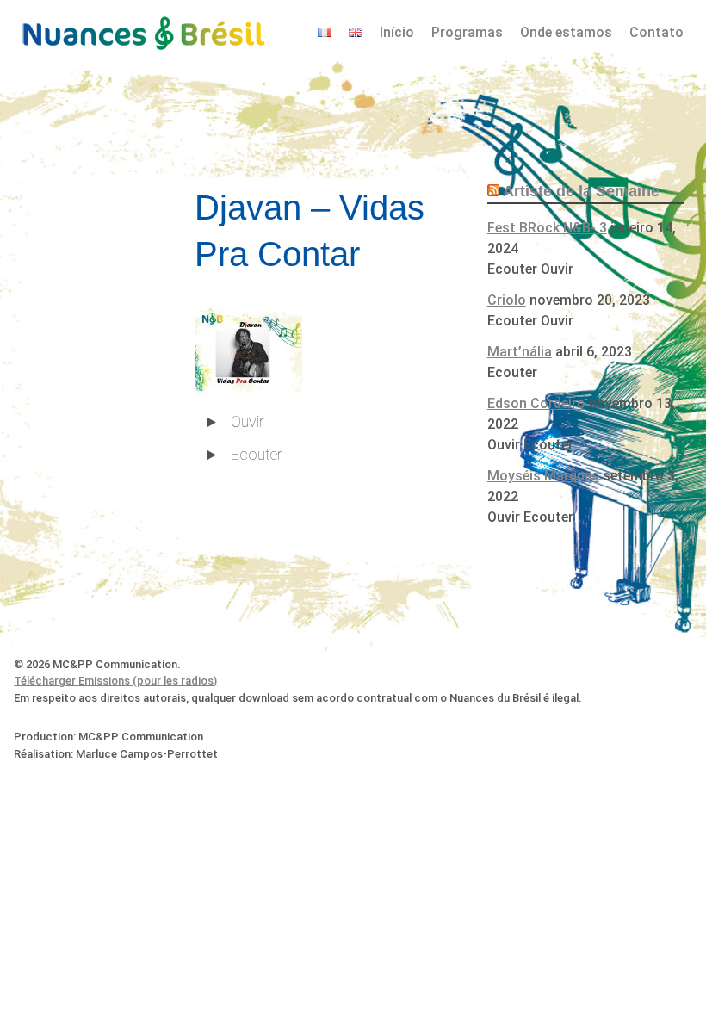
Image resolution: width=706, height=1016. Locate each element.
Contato (656, 32)
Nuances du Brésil (143, 31)
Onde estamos (566, 32)
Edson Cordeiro (536, 403)
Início (397, 32)
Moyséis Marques (543, 476)
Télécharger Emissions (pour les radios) (115, 680)
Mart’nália (519, 352)
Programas (467, 32)
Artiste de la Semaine (581, 191)
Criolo (506, 300)
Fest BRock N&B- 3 (547, 228)
